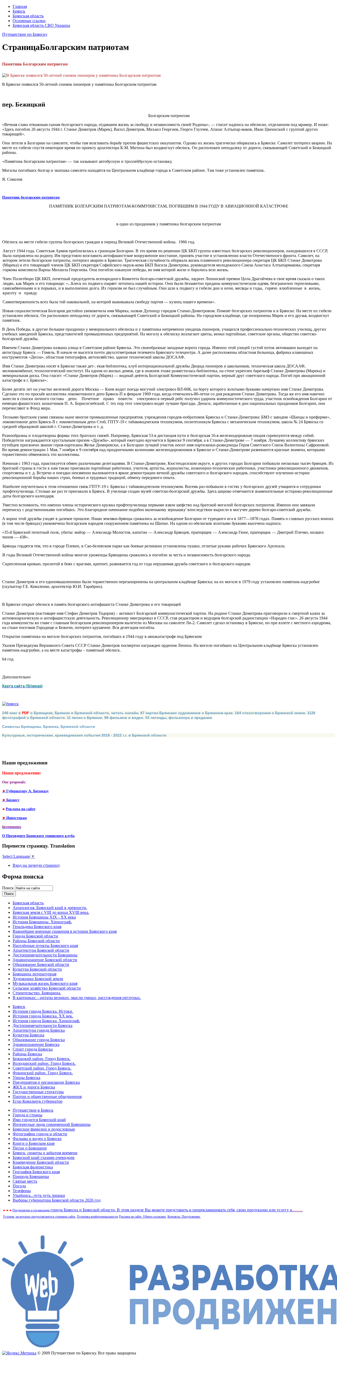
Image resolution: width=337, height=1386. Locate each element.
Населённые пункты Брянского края (45, 945)
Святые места (25, 1181)
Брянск (19, 11)
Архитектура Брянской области (41, 950)
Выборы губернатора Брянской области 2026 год (57, 1200)
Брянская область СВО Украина (41, 25)
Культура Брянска (28, 1035)
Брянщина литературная (34, 974)
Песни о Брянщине (30, 1148)
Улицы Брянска (26, 1077)
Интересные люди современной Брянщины (52, 1124)
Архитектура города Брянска (39, 1030)
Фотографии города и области (40, 1134)
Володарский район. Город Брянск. (44, 1063)
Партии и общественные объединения (47, 1096)
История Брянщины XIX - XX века (44, 917)
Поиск (8, 888)
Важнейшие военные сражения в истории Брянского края (65, 931)
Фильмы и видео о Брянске (37, 1138)
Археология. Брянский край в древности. (50, 907)
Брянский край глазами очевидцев (44, 1157)
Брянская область (28, 16)
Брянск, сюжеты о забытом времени (45, 1153)
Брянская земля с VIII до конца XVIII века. (51, 912)
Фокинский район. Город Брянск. (43, 1073)
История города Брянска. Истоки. (43, 1011)
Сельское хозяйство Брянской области (47, 988)
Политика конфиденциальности (97, 1216)
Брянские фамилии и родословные (44, 1129)
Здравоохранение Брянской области (45, 959)
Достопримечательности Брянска (42, 1025)
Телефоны (22, 1190)
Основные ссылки (29, 20)
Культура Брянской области (37, 969)
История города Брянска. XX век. (43, 1016)
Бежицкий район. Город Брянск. (42, 1058)
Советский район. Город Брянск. (42, 1068)
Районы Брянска (27, 1054)
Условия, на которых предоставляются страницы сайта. (39, 1216)
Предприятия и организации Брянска (46, 1082)
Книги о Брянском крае (34, 1143)
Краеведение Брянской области (41, 1162)
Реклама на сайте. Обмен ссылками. (142, 1216)
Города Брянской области (35, 936)
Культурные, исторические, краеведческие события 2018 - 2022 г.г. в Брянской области (84, 735)
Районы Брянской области (36, 941)
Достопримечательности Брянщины (45, 955)
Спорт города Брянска (33, 1049)
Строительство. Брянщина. (37, 993)
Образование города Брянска (39, 1039)
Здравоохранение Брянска (36, 1044)
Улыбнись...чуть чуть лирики (39, 1195)
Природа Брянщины (31, 1176)
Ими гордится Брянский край (39, 1119)
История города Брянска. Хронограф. (46, 1021)
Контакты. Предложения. (184, 1216)
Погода (19, 1186)
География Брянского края (36, 1172)
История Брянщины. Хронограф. (42, 922)
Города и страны (27, 1115)
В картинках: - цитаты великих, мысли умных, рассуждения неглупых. (77, 997)
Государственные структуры (38, 1092)
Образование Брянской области (41, 964)
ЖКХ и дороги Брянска (34, 1087)
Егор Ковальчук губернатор (37, 1101)
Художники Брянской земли (38, 978)
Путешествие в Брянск (33, 1110)
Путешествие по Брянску (24, 34)
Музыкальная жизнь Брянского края (45, 983)
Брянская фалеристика (33, 1167)
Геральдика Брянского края (37, 926)
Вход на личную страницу (36, 865)
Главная (20, 6)
